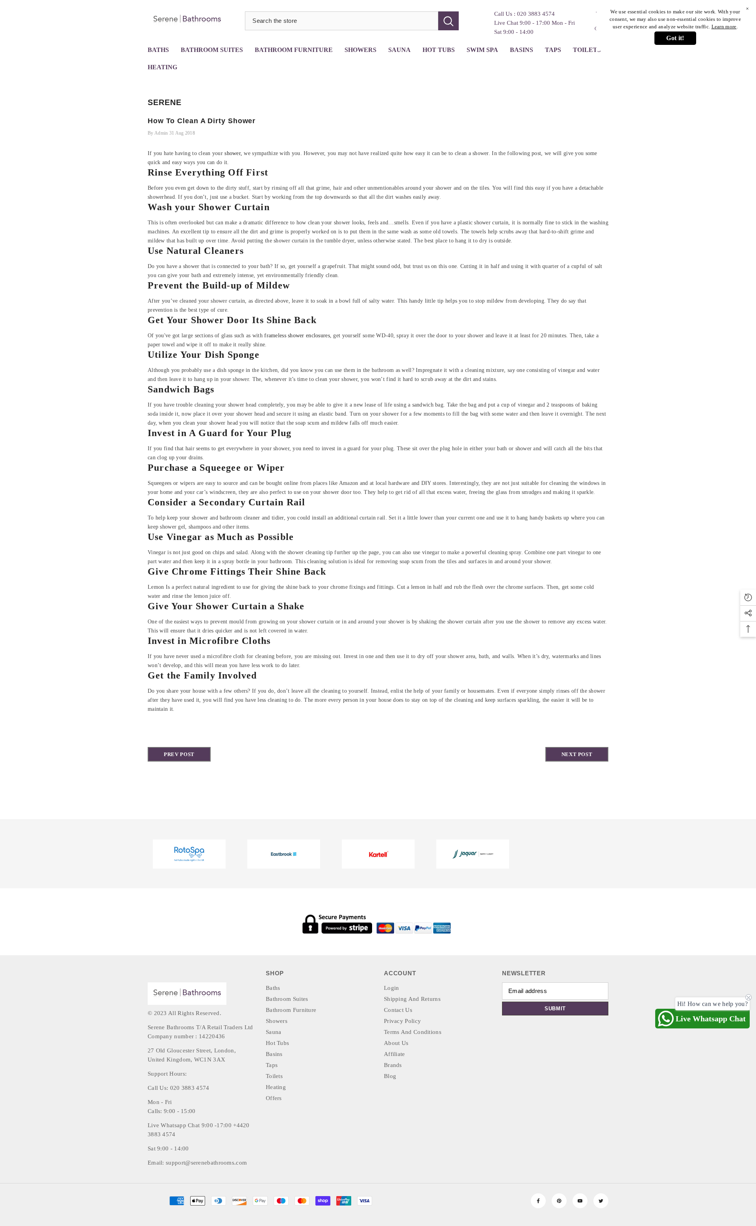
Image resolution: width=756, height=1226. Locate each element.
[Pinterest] (559, 1200)
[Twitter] (600, 1200)
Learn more (724, 27)
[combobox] (341, 20)
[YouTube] (580, 1200)
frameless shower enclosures (297, 335)
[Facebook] (538, 1200)
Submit (555, 1008)
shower (232, 153)
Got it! (675, 38)
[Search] (352, 20)
